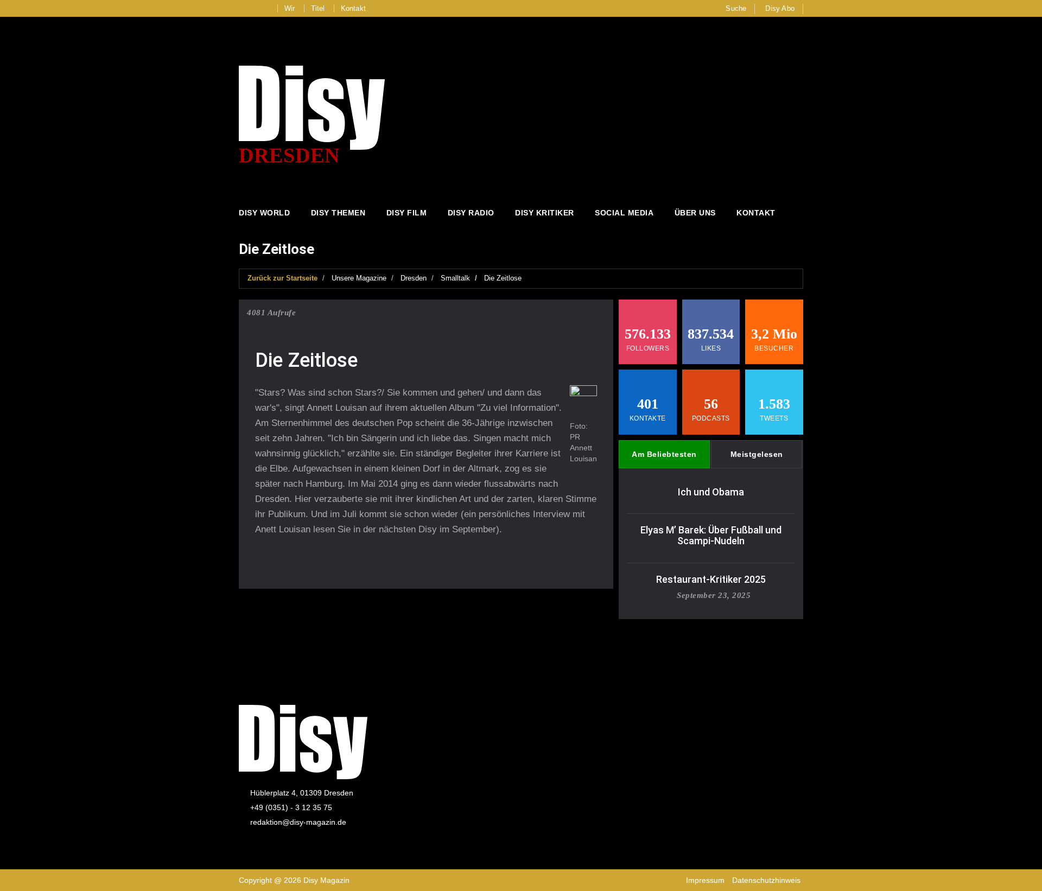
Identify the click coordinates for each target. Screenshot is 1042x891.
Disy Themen (338, 212)
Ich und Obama (711, 492)
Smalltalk (455, 278)
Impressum (705, 880)
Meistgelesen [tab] (756, 454)
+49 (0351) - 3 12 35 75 (291, 807)
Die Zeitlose (503, 278)
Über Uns (695, 212)
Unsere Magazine (359, 278)
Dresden (414, 278)
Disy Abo (780, 8)
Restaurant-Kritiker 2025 (711, 579)
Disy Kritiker (544, 212)
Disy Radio (471, 212)
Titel (318, 8)
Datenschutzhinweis (766, 880)
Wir (289, 8)
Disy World (264, 212)
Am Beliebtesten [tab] (664, 454)
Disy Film (406, 212)
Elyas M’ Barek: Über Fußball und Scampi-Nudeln (711, 535)
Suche (736, 8)
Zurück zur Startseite (282, 278)
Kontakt (353, 8)
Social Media (624, 212)
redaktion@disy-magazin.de (298, 822)
